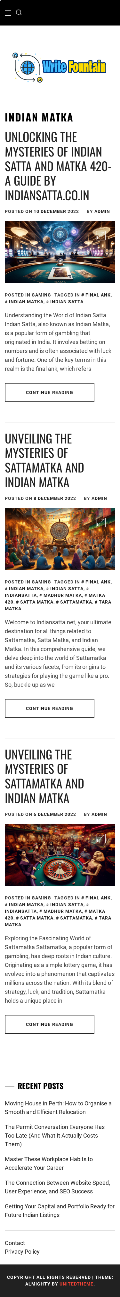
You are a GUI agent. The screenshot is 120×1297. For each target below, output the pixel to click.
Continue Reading (50, 392)
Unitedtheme (76, 1283)
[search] (19, 13)
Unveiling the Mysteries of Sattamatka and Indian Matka (44, 460)
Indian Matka (26, 301)
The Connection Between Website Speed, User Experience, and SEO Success (57, 1187)
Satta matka (36, 602)
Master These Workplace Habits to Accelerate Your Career (49, 1163)
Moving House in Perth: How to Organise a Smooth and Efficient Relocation (58, 1107)
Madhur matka (63, 595)
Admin (102, 211)
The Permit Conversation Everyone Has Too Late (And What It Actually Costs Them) (55, 1135)
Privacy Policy (22, 1251)
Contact (15, 1243)
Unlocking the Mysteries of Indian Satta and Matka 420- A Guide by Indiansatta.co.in (58, 165)
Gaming (41, 294)
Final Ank (98, 294)
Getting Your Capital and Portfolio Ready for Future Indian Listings (60, 1210)
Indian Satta (67, 301)
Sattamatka (76, 602)
